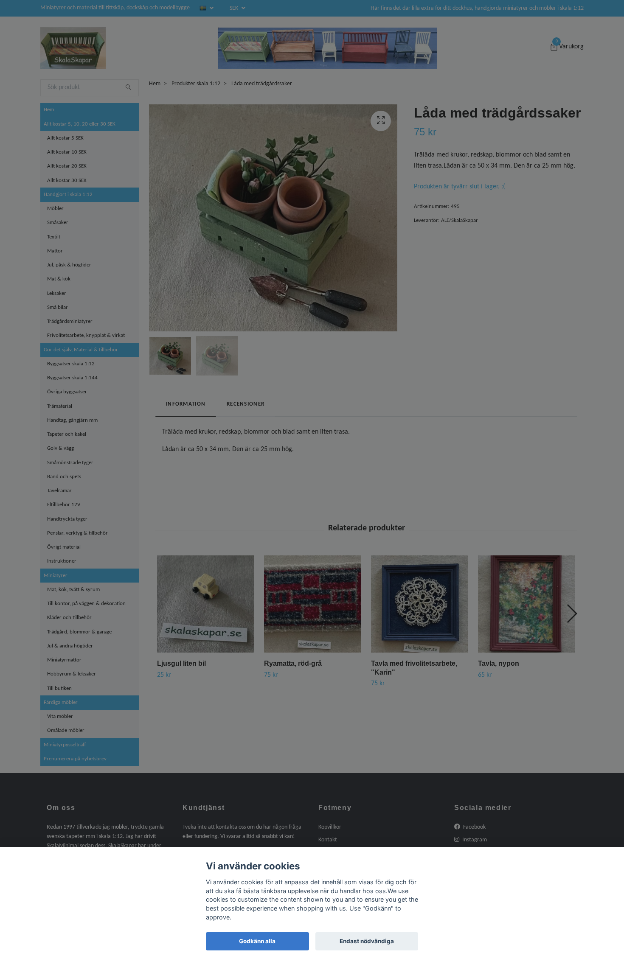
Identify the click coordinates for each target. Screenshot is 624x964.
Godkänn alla (257, 941)
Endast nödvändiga (367, 941)
